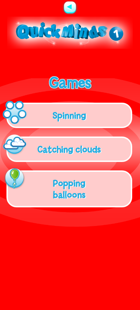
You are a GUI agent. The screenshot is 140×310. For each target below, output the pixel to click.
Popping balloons (69, 189)
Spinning (69, 115)
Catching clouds (69, 149)
